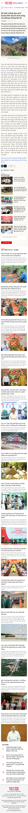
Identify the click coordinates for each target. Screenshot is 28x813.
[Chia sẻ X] (5, 166)
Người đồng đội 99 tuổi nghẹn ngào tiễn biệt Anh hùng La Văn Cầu (14, 749)
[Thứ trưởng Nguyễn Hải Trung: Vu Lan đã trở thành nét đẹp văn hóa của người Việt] (14, 342)
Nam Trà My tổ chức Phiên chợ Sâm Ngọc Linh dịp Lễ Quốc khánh (13, 484)
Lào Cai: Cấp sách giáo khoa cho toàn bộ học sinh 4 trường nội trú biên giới (13, 424)
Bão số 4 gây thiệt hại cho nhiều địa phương (12, 613)
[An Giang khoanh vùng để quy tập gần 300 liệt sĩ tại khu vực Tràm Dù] (14, 567)
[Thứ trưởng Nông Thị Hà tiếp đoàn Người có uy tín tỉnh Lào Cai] (7, 200)
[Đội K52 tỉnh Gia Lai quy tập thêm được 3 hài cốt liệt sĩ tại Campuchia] (14, 274)
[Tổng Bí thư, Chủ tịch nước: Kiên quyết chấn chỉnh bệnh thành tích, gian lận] (14, 732)
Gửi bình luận (6, 242)
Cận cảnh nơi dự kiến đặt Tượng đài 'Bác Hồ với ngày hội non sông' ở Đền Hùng (13, 647)
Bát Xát (12, 170)
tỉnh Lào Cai (4, 70)
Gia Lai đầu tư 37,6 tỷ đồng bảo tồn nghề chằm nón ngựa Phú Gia (14, 454)
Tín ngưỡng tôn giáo (19, 7)
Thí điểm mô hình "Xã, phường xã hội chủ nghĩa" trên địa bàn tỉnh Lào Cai (19, 209)
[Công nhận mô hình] (7, 220)
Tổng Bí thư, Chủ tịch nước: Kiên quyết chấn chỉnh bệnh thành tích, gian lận (14, 715)
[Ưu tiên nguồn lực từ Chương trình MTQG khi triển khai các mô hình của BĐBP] (14, 536)
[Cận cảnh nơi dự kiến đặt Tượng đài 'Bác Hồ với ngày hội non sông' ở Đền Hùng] (14, 667)
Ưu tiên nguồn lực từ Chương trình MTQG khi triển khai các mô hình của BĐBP (13, 515)
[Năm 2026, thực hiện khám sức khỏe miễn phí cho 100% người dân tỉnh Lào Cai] (7, 230)
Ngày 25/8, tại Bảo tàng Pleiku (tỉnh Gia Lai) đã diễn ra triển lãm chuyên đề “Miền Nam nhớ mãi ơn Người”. (13, 588)
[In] (11, 166)
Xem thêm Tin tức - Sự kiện (9, 250)
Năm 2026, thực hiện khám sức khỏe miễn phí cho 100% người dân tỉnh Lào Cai (20, 229)
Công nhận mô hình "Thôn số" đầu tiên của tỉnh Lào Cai (20, 218)
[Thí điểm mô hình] (7, 210)
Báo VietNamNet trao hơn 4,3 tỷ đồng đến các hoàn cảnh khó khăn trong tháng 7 (13, 682)
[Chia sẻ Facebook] (2, 166)
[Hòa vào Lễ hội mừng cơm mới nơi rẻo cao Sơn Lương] (7, 180)
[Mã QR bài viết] (14, 166)
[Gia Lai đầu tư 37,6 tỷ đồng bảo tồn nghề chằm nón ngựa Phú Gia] (14, 471)
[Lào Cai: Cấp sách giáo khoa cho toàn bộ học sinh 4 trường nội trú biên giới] (14, 441)
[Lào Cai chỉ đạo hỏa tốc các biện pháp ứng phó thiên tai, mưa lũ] (7, 191)
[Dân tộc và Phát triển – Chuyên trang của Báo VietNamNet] (8, 3)
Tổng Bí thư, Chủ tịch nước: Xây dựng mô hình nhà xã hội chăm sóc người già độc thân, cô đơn (13, 392)
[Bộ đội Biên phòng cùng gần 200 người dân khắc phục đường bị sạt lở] (14, 307)
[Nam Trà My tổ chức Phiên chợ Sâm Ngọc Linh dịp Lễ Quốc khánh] (14, 501)
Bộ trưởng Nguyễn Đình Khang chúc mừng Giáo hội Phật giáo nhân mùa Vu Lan (13, 357)
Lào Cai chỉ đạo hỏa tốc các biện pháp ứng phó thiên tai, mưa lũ (20, 189)
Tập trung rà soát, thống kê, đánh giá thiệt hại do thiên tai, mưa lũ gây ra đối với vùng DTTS (14, 160)
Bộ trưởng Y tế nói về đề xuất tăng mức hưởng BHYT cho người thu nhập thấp (15, 780)
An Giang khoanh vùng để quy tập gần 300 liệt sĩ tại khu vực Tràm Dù (13, 549)
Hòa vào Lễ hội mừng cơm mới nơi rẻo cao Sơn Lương (19, 179)
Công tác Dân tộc (8, 7)
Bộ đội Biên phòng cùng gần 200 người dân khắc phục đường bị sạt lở (13, 287)
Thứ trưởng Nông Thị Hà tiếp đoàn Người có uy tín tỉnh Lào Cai (20, 199)
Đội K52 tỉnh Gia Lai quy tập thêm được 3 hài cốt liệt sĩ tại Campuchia (14, 254)
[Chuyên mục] (2, 3)
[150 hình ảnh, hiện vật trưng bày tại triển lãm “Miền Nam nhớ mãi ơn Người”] (14, 599)
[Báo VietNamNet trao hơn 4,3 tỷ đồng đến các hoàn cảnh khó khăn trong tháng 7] (14, 701)
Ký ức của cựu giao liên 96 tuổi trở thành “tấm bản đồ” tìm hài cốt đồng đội (15, 756)
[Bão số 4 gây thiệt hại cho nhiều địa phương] (14, 632)
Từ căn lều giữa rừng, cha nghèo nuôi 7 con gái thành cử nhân (15, 764)
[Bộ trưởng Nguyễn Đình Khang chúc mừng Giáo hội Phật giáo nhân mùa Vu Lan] (14, 377)
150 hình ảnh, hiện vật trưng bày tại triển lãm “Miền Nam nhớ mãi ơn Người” (13, 582)
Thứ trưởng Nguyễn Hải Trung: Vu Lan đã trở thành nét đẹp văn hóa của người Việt (14, 322)
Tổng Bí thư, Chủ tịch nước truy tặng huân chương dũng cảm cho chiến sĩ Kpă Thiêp (15, 772)
